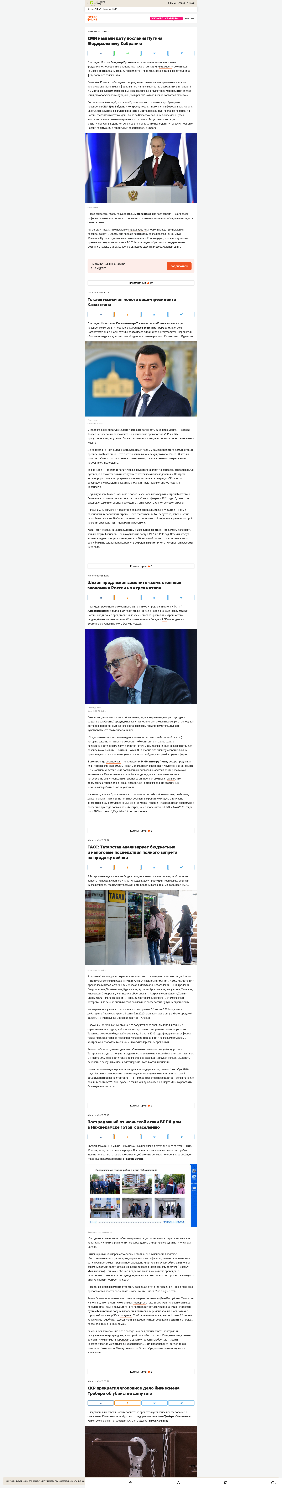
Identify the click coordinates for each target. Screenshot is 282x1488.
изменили (93, 1348)
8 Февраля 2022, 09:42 (98, 31)
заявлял (110, 1298)
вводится (132, 1069)
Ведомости (165, 66)
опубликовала (127, 331)
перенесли (122, 1339)
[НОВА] (165, 18)
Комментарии (141, 283)
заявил (171, 778)
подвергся (139, 1302)
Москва (107, 9)
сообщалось (113, 761)
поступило (126, 1315)
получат (139, 1025)
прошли (136, 509)
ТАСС (185, 884)
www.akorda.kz (98, 424)
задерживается (137, 229)
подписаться (179, 266)
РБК (164, 619)
